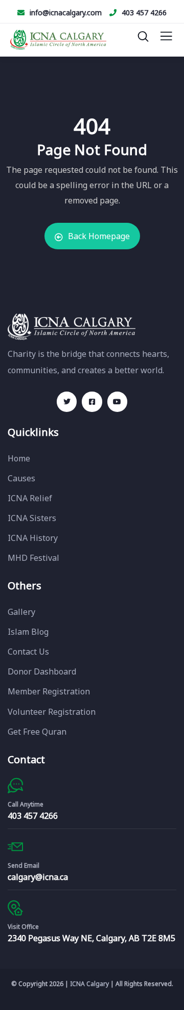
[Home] (71, 327)
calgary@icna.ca (38, 877)
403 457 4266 (144, 12)
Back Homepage (99, 236)
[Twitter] (67, 401)
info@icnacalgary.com (66, 12)
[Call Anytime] (15, 785)
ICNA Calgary (89, 983)
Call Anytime (25, 804)
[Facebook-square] (92, 401)
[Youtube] (117, 401)
